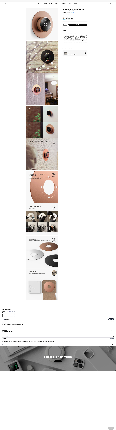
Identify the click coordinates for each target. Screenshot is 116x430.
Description (64, 30)
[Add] (85, 53)
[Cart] (113, 3)
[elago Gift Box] (66, 53)
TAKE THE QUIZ (58, 361)
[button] (39, 3)
